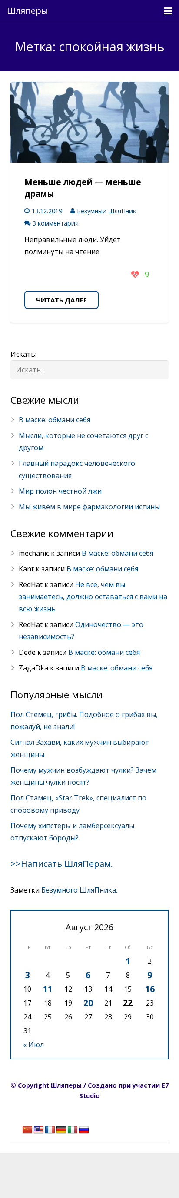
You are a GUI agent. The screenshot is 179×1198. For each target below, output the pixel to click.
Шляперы (27, 11)
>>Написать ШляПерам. (61, 863)
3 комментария (56, 223)
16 (150, 989)
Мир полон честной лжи (60, 491)
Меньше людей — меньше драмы (82, 187)
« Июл (33, 1044)
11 (48, 989)
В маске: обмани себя (54, 420)
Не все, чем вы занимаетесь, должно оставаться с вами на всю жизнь (93, 597)
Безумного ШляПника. (79, 890)
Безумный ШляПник (106, 211)
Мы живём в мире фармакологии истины (89, 506)
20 (88, 1003)
